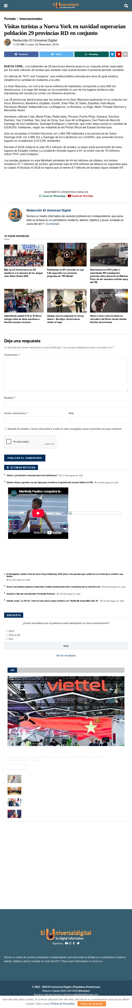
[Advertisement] (66, 865)
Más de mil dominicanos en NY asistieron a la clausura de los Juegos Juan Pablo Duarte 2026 (23, 272)
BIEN (11, 631)
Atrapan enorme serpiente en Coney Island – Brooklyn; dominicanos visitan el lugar (65, 318)
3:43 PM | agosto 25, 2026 (113, 601)
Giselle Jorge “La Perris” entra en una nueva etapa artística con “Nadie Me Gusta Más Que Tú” (53, 600)
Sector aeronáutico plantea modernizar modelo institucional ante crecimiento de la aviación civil (53, 586)
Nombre (10, 397)
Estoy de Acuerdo (92, 1003)
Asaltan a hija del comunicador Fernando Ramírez (31, 593)
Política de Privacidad (62, 1003)
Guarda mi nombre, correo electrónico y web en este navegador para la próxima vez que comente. (65, 428)
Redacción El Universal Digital (35, 40)
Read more (17, 767)
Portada (10, 18)
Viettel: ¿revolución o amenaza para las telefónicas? (32, 475)
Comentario (12, 354)
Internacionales (31, 18)
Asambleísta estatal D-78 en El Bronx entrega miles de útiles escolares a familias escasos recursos (23, 318)
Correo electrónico (16, 413)
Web (71, 413)
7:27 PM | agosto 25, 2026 (72, 475)
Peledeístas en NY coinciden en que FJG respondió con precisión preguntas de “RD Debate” (65, 272)
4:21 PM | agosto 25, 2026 (107, 483)
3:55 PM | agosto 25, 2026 (69, 594)
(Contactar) (52, 224)
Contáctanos (95, 961)
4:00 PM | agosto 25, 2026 (114, 587)
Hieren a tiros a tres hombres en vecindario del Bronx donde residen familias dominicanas (108, 318)
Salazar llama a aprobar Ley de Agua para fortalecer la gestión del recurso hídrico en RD (50, 482)
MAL (11, 638)
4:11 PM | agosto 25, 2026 (19, 580)
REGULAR (14, 635)
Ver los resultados (66, 655)
